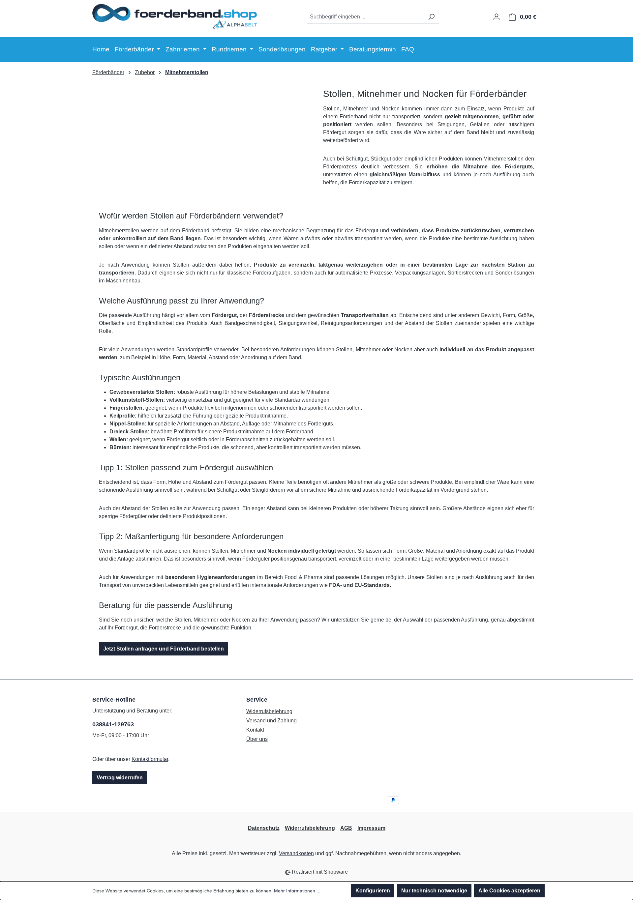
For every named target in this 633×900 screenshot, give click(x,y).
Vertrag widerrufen (120, 777)
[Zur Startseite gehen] (174, 16)
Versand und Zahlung (271, 720)
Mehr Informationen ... (297, 890)
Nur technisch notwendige (434, 890)
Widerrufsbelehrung (269, 711)
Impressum (371, 828)
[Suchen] (431, 17)
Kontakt (255, 730)
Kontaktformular (150, 759)
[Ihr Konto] (496, 16)
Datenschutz (264, 828)
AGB (346, 828)
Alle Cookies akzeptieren (509, 890)
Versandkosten (296, 853)
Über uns (257, 739)
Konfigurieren (372, 890)
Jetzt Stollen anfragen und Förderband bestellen (163, 649)
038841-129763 (113, 724)
